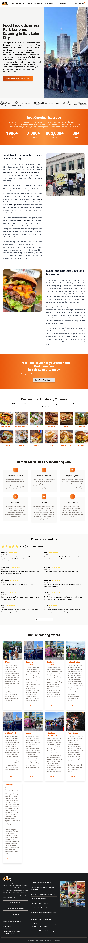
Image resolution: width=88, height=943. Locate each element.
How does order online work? (39, 908)
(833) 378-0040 (17, 921)
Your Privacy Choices (8, 933)
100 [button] (48, 619)
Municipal (16, 914)
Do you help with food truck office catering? (42, 931)
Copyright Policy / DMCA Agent (11, 931)
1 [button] (36, 619)
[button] (51, 619)
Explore (9, 706)
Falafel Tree (26, 226)
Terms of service (7, 926)
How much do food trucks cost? (39, 903)
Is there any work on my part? (39, 898)
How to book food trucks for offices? (41, 882)
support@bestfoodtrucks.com (15, 919)
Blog (4, 924)
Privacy (5, 928)
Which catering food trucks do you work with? (43, 894)
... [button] (43, 619)
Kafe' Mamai (10, 237)
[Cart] (85, 3)
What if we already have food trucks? (41, 919)
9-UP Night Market (15, 205)
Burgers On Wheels (23, 220)
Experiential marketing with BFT (15, 908)
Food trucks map (15, 902)
